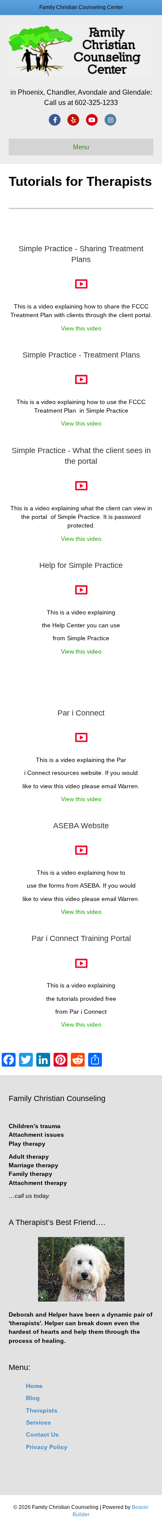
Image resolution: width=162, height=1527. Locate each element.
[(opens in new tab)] (81, 287)
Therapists (41, 1410)
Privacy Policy (46, 1447)
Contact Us (42, 1434)
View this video (106, 328)
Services (38, 1422)
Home (34, 1385)
